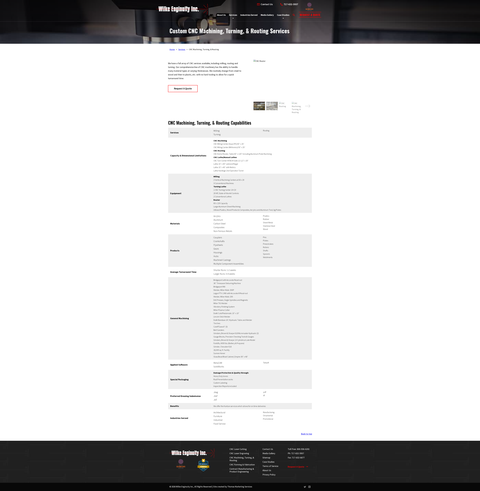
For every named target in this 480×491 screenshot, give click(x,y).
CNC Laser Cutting (238, 449)
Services (181, 49)
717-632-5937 (297, 453)
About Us (266, 470)
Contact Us (267, 449)
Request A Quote (183, 88)
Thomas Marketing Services (239, 486)
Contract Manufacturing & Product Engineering (242, 470)
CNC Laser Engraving (239, 453)
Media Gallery (268, 453)
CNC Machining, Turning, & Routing (242, 459)
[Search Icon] (294, 15)
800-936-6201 (303, 449)
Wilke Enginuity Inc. (184, 486)
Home (172, 49)
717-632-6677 (298, 457)
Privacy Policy (268, 474)
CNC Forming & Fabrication (242, 464)
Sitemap (266, 457)
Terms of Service (270, 466)
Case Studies (268, 461)
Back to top (306, 433)
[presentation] (307, 106)
